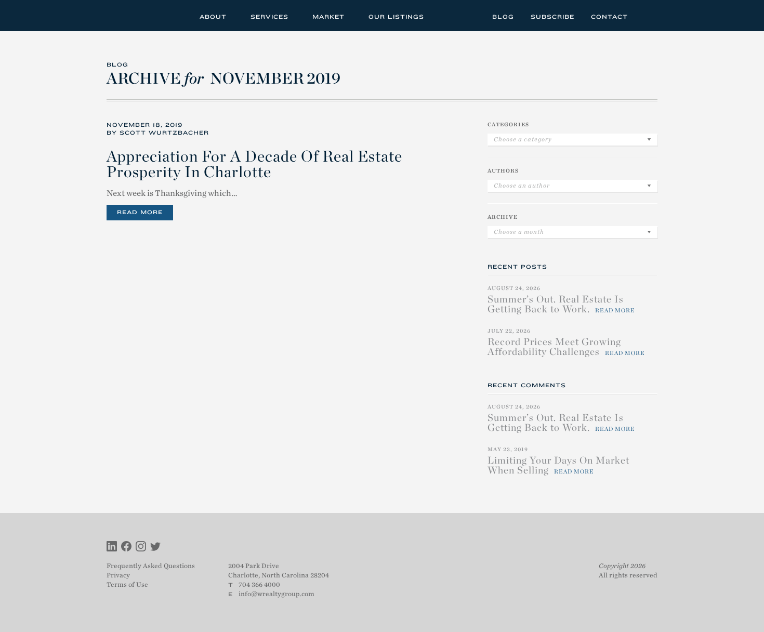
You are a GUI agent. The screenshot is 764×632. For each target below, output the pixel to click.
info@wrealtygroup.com (276, 594)
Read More (140, 212)
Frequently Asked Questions (151, 566)
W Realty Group (144, 15)
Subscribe (552, 16)
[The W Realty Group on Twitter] (155, 547)
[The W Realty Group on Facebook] (126, 547)
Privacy (118, 575)
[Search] (646, 15)
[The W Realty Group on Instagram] (141, 547)
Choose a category (523, 139)
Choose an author (522, 185)
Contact (609, 16)
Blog (503, 16)
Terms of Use (127, 584)
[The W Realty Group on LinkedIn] (112, 547)
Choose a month (519, 231)
